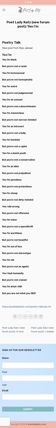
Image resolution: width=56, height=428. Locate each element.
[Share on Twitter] (25, 316)
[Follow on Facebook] (25, 2)
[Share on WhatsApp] (15, 316)
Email (5, 390)
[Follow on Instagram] (28, 2)
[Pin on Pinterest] (35, 316)
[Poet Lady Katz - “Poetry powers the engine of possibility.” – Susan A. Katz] (30, 10)
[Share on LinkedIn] (41, 316)
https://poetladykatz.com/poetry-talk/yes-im (26, 306)
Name (5, 357)
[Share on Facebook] (20, 316)
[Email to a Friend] (30, 316)
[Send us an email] (31, 2)
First (4, 372)
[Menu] (4, 9)
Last (4, 385)
